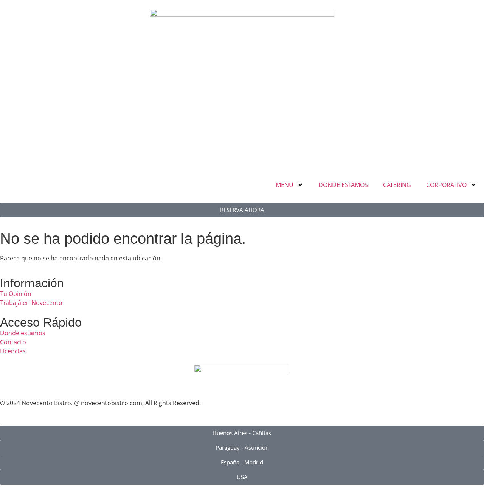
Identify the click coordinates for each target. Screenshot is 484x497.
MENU (284, 185)
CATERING (397, 185)
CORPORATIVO (446, 185)
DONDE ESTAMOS (343, 185)
